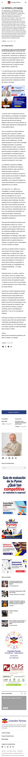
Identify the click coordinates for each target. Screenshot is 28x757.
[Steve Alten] (8, 423)
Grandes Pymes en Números (7, 753)
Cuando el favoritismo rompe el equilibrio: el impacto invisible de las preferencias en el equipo (17, 602)
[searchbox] (12, 467)
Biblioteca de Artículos (18, 753)
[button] (2, 2)
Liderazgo (4, 41)
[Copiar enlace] (11, 346)
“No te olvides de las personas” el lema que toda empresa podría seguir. (17, 622)
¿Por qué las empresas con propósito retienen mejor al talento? (15, 583)
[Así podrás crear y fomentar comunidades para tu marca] (20, 423)
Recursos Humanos (13, 625)
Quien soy (4, 751)
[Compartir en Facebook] (3, 346)
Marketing (17, 426)
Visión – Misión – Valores (11, 751)
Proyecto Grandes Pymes (8, 736)
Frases (3, 423)
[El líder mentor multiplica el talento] (14, 703)
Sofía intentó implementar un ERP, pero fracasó (17, 592)
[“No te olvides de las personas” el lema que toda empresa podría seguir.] (5, 623)
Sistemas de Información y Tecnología (17, 594)
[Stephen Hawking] (5, 613)
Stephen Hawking (13, 611)
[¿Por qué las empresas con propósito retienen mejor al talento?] (5, 584)
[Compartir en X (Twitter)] (5, 346)
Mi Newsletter (5, 739)
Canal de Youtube (6, 732)
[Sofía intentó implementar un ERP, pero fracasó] (5, 594)
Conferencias (20, 751)
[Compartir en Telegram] (8, 346)
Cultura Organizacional (14, 585)
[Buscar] (24, 467)
